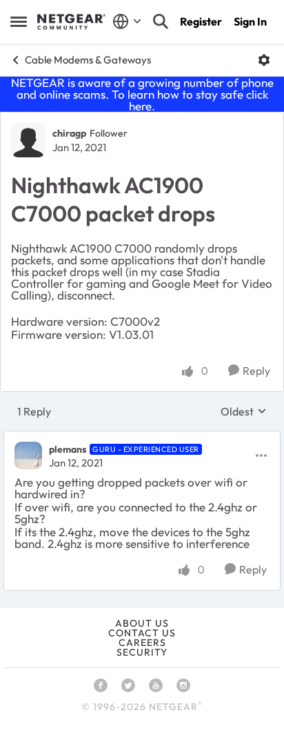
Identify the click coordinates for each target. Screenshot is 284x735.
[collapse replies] (142, 437)
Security (142, 652)
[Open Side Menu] (18, 21)
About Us (142, 623)
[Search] (160, 21)
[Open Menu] (264, 60)
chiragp (69, 133)
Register (201, 21)
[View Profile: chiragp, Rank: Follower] (28, 140)
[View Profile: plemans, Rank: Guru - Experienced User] (28, 455)
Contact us (142, 633)
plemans (67, 449)
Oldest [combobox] (244, 411)
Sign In (250, 21)
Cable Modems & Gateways (88, 59)
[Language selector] (127, 21)
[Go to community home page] (71, 22)
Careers (142, 642)
